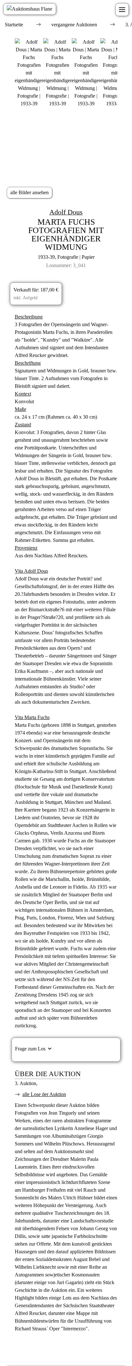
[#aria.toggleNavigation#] (122, 9)
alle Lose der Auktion (44, 1094)
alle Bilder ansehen (29, 192)
